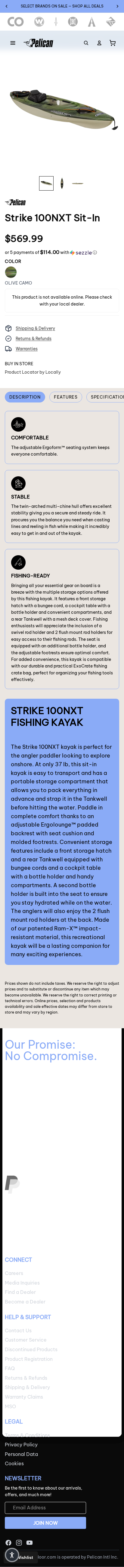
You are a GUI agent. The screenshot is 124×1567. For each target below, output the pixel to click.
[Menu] (13, 43)
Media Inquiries (22, 1283)
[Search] (86, 43)
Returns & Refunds (33, 338)
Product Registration (29, 1359)
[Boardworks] (111, 22)
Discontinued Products (31, 1349)
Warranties (27, 348)
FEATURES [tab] (66, 397)
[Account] (99, 43)
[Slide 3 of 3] (77, 183)
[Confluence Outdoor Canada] (16, 22)
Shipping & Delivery (35, 328)
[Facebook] (8, 1542)
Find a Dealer (20, 1292)
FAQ (10, 1369)
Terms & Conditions (27, 1435)
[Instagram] (19, 1542)
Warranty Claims (24, 1397)
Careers (14, 1273)
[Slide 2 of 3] (62, 183)
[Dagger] (56, 22)
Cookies (14, 1464)
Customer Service (26, 1340)
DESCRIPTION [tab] (25, 397)
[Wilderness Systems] (39, 22)
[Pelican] (38, 43)
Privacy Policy (21, 1445)
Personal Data (21, 1454)
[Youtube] (29, 1542)
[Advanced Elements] (92, 22)
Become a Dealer (25, 1302)
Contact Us (18, 1330)
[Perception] (73, 22)
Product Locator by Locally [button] (33, 372)
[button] (51, 252)
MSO (10, 1406)
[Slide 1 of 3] (46, 183)
